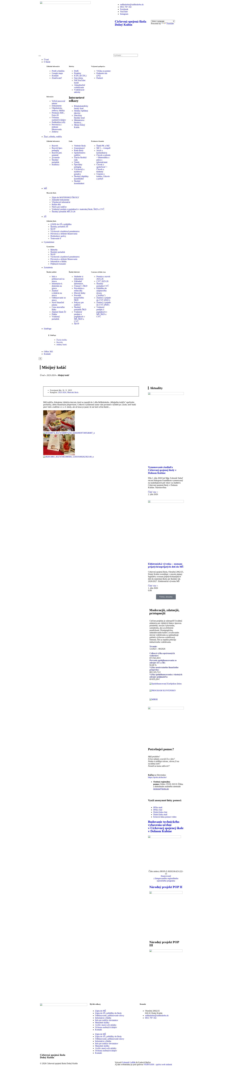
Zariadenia (48, 267)
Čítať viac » (153, 492)
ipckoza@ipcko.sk (161, 789)
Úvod (46, 59)
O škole (47, 62)
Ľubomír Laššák (129, 1062)
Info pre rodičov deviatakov (106, 1020)
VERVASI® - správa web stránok (158, 1064)
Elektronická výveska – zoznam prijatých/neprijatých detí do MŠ (165, 565)
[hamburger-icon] (40, 55)
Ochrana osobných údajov (106, 1027)
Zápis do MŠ (100, 1011)
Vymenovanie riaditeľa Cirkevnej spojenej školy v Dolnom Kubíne (162, 470)
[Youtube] (150, 1029)
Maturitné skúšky (102, 1022)
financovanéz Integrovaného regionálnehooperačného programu (166, 878)
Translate (170, 23)
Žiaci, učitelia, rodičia (53, 137)
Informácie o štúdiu (103, 1018)
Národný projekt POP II (165, 887)
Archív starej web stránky (105, 1025)
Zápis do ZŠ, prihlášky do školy (108, 1013)
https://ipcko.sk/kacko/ (157, 777)
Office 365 (48, 351)
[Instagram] (157, 1029)
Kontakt (47, 354)
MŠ (45, 188)
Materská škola (72, 392)
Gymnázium (49, 242)
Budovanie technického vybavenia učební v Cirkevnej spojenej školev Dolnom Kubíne (166, 826)
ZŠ (45, 216)
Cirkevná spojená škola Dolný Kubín (130, 23)
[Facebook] (143, 1029)
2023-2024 (51, 375)
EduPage (47, 329)
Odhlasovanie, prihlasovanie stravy (109, 1015)
